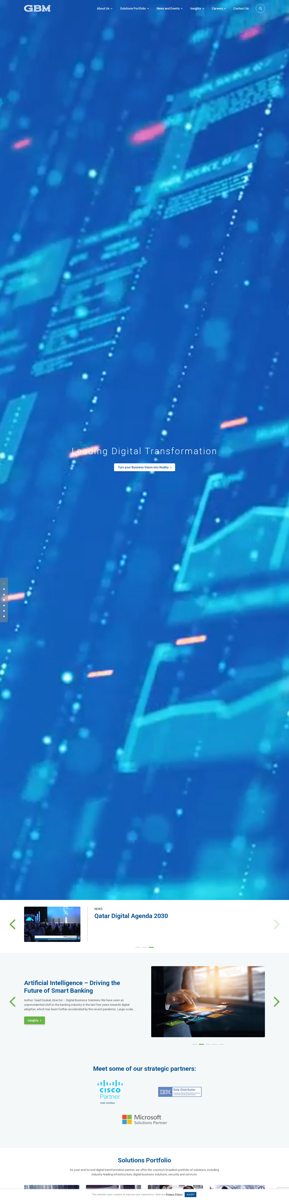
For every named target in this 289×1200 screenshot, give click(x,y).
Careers (217, 8)
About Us (103, 8)
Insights (195, 8)
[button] (12, 924)
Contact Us (241, 8)
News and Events (168, 8)
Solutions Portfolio (133, 8)
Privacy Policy (174, 1194)
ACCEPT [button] (190, 1194)
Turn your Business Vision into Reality (143, 467)
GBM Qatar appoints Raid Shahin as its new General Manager (179, 916)
